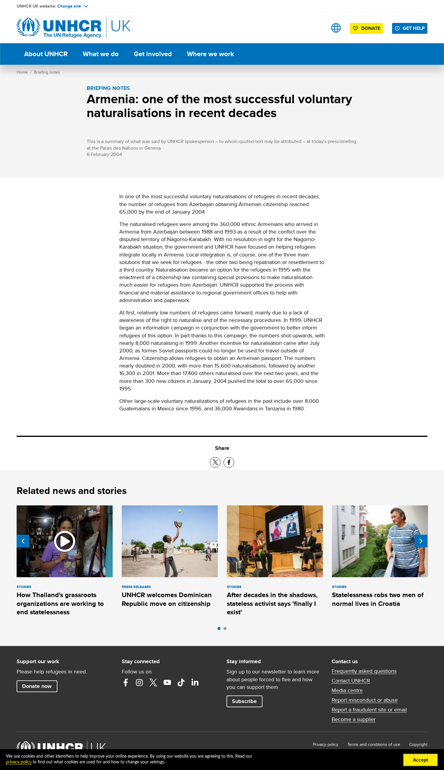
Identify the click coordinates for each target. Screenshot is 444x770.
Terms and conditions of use (373, 744)
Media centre (347, 690)
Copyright (418, 744)
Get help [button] (414, 28)
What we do (101, 54)
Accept (420, 760)
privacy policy (18, 762)
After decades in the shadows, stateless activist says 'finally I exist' (272, 603)
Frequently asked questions (364, 671)
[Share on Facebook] (229, 462)
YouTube (167, 682)
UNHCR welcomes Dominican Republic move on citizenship (167, 599)
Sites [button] (336, 28)
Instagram (139, 682)
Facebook (126, 682)
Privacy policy (325, 744)
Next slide (421, 541)
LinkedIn (195, 682)
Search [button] (317, 28)
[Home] (59, 28)
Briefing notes (47, 72)
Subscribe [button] (244, 701)
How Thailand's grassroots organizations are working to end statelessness (60, 603)
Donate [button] (370, 28)
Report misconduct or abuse (365, 700)
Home (22, 72)
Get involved (153, 54)
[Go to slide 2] (227, 630)
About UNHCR (46, 54)
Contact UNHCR (351, 680)
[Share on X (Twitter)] (215, 462)
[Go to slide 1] (220, 630)
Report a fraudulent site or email (369, 709)
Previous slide (23, 541)
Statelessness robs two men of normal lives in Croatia (377, 599)
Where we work (210, 54)
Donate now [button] (37, 686)
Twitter (153, 682)
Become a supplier (354, 719)
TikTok (181, 682)
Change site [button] (69, 6)
